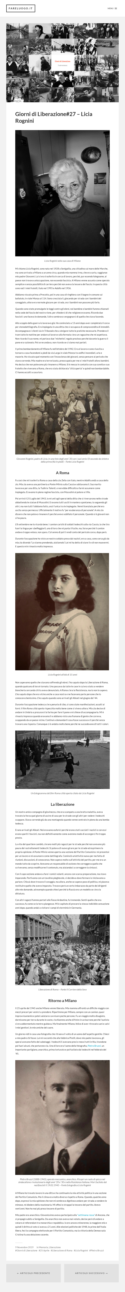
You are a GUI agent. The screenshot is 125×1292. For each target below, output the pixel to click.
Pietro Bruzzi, (94, 1045)
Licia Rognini (81, 1250)
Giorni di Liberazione (27, 1250)
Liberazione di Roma (62, 1250)
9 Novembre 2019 (24, 1247)
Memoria (43, 1247)
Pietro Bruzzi (97, 1250)
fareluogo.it (21, 8)
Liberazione (55, 1247)
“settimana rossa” (86, 1215)
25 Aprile (44, 1250)
